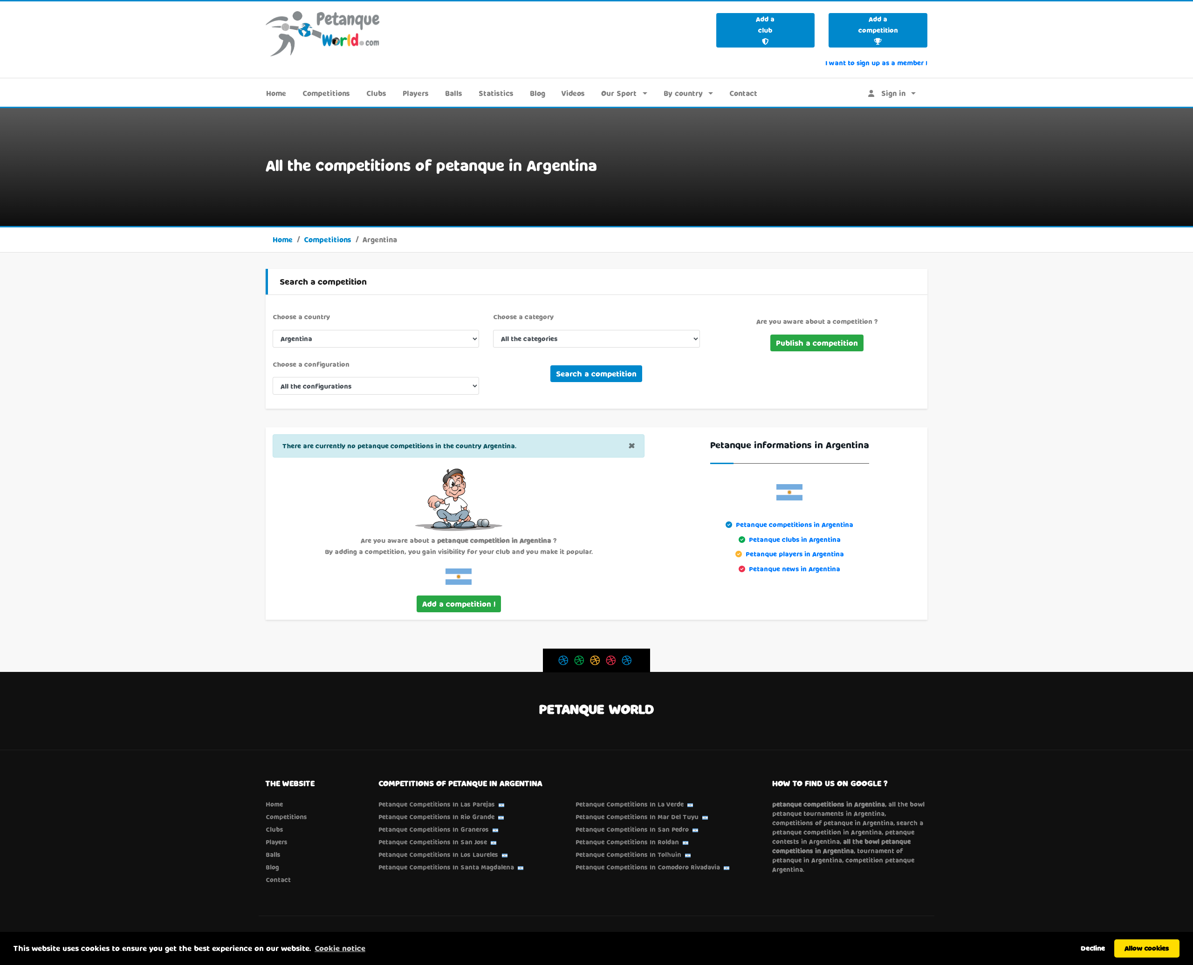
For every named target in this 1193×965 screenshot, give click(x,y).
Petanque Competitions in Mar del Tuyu (637, 817)
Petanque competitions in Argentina (794, 524)
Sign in (889, 93)
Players (416, 93)
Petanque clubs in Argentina (795, 539)
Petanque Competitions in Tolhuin (628, 854)
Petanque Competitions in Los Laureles (438, 854)
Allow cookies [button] (1146, 948)
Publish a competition (817, 342)
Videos (573, 93)
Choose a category (523, 317)
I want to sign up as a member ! (876, 63)
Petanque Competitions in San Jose (432, 842)
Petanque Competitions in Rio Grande (436, 817)
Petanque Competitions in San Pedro (632, 829)
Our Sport (619, 93)
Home (276, 93)
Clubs (376, 93)
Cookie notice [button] (340, 948)
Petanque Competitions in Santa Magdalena (446, 867)
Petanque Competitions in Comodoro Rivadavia (648, 867)
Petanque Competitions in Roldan (627, 842)
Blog (537, 93)
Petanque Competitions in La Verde (630, 804)
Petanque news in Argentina (794, 569)
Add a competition (878, 24)
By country (683, 93)
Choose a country (301, 317)
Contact (743, 93)
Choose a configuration (311, 364)
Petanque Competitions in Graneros (433, 829)
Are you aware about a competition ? (817, 321)
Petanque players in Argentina (795, 554)
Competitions (326, 93)
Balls (453, 93)
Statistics (496, 93)
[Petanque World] (323, 33)
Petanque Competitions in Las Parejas (436, 804)
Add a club (765, 24)
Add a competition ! (458, 603)
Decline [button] (1093, 948)
